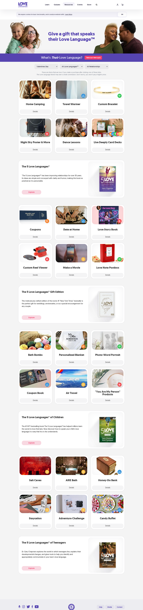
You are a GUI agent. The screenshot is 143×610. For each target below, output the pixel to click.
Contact (119, 607)
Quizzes (57, 4)
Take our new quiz (93, 57)
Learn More (68, 14)
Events (80, 4)
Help (100, 607)
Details (35, 112)
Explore (31, 192)
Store (89, 4)
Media (109, 607)
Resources (69, 4)
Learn (47, 4)
